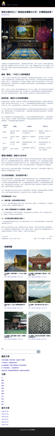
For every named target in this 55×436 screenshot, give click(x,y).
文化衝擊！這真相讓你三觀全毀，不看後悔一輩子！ (39, 274)
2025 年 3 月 (4, 424)
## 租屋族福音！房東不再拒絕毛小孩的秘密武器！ (14, 365)
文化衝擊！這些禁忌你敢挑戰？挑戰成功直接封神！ (39, 336)
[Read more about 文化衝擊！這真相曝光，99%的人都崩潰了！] (15, 260)
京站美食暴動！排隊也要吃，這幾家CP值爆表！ (13, 360)
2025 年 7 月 (4, 414)
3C (2, 377)
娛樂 (2, 388)
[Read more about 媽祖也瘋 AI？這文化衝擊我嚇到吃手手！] (15, 291)
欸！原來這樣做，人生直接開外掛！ (10, 368)
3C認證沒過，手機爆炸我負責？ (9, 362)
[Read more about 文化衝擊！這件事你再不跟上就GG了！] (39, 291)
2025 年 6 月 (4, 416)
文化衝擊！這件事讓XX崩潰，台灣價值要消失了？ (14, 336)
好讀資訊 (11, 2)
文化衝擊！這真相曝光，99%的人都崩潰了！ (15, 274)
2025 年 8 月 (4, 411)
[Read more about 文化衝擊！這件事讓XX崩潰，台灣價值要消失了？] (15, 322)
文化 (2, 14)
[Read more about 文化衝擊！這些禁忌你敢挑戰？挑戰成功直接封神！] (39, 322)
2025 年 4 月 (4, 422)
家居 (2, 391)
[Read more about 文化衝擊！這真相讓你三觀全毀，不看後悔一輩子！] (39, 260)
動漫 (2, 385)
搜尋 (2, 348)
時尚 (2, 399)
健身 (2, 383)
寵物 (2, 393)
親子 (2, 404)
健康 (2, 380)
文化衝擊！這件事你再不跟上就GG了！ (38, 305)
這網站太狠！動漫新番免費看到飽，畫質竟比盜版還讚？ (15, 370)
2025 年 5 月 (4, 419)
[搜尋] (38, 351)
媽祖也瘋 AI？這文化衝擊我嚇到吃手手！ (14, 305)
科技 (2, 401)
